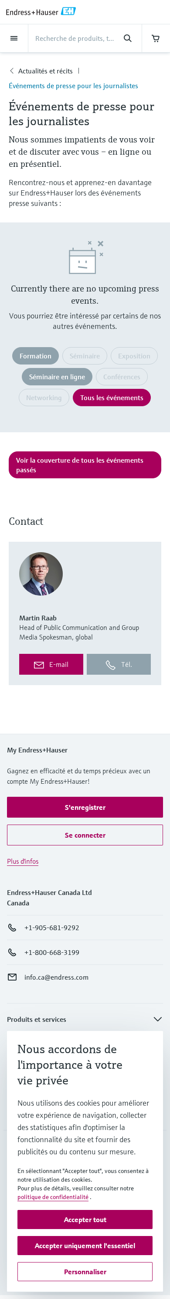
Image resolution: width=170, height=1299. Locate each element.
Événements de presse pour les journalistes (73, 85)
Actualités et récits (45, 70)
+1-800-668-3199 (51, 952)
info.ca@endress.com (56, 977)
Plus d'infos (22, 861)
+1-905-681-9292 (51, 927)
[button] (85, 807)
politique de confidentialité (52, 1197)
